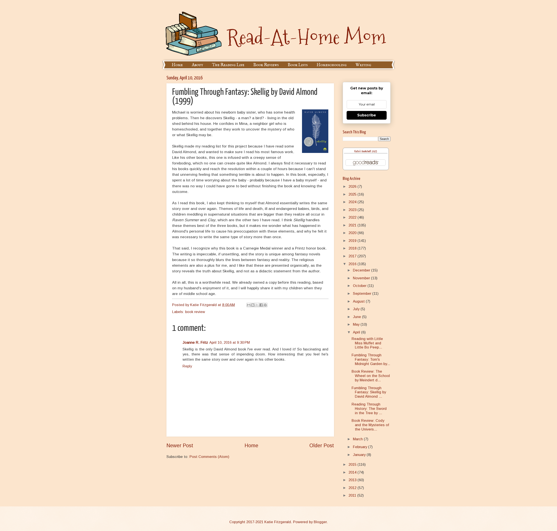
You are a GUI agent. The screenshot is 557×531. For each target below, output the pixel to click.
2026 (353, 186)
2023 (353, 210)
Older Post (321, 445)
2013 (353, 480)
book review (195, 312)
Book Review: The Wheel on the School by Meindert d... (371, 375)
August (359, 301)
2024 (353, 202)
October (360, 286)
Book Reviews (266, 65)
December (362, 270)
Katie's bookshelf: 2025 (365, 151)
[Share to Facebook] (261, 305)
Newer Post (179, 445)
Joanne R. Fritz (195, 342)
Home (177, 65)
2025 (353, 194)
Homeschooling (332, 65)
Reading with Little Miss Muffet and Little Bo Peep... (367, 343)
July (357, 309)
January (360, 455)
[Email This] (249, 305)
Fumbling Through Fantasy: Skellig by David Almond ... (369, 392)
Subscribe (366, 115)
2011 (353, 495)
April (357, 332)
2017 (353, 256)
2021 (353, 225)
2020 (353, 233)
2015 (353, 464)
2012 (353, 488)
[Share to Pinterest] (265, 305)
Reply (187, 366)
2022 (353, 217)
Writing (363, 65)
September (362, 293)
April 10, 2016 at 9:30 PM (229, 342)
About (197, 65)
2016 (353, 264)
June (357, 317)
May (357, 324)
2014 (353, 472)
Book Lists (298, 65)
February (360, 447)
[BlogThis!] (253, 305)
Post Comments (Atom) (209, 457)
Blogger (320, 522)
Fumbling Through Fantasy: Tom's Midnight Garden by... (371, 359)
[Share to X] (257, 305)
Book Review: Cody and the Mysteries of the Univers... (370, 425)
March (358, 439)
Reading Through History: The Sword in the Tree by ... (369, 408)
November (362, 278)
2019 (353, 241)
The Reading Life (228, 65)
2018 (353, 248)
